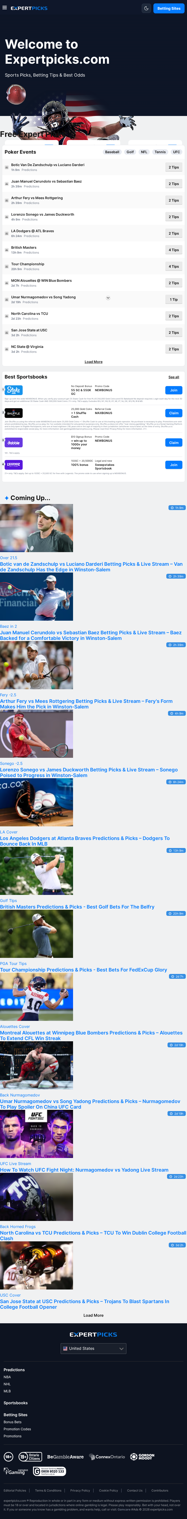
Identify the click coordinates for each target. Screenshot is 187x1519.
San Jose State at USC (29, 330)
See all (173, 377)
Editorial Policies (15, 1490)
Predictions (14, 1369)
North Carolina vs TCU (29, 313)
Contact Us (134, 1490)
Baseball (112, 152)
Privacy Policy (80, 1490)
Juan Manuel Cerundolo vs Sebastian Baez (46, 181)
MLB (7, 1391)
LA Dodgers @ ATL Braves (32, 231)
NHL (7, 1384)
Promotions (12, 1436)
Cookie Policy (108, 1490)
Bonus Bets (12, 1422)
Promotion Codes (17, 1429)
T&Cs (79, 401)
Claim (174, 413)
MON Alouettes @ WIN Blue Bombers (41, 280)
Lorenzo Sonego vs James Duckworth (42, 214)
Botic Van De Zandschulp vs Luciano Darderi (47, 165)
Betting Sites (16, 1414)
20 (13, 269)
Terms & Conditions (48, 1490)
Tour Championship (27, 264)
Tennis (160, 152)
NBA (7, 1377)
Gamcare (124, 1509)
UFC (176, 152)
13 (13, 252)
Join (174, 390)
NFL (144, 152)
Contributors (159, 1490)
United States (81, 1348)
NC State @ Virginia (27, 346)
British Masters (24, 247)
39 (17, 186)
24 (17, 236)
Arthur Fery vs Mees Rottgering (37, 198)
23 (17, 318)
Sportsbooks (16, 1402)
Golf (130, 152)
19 (17, 302)
